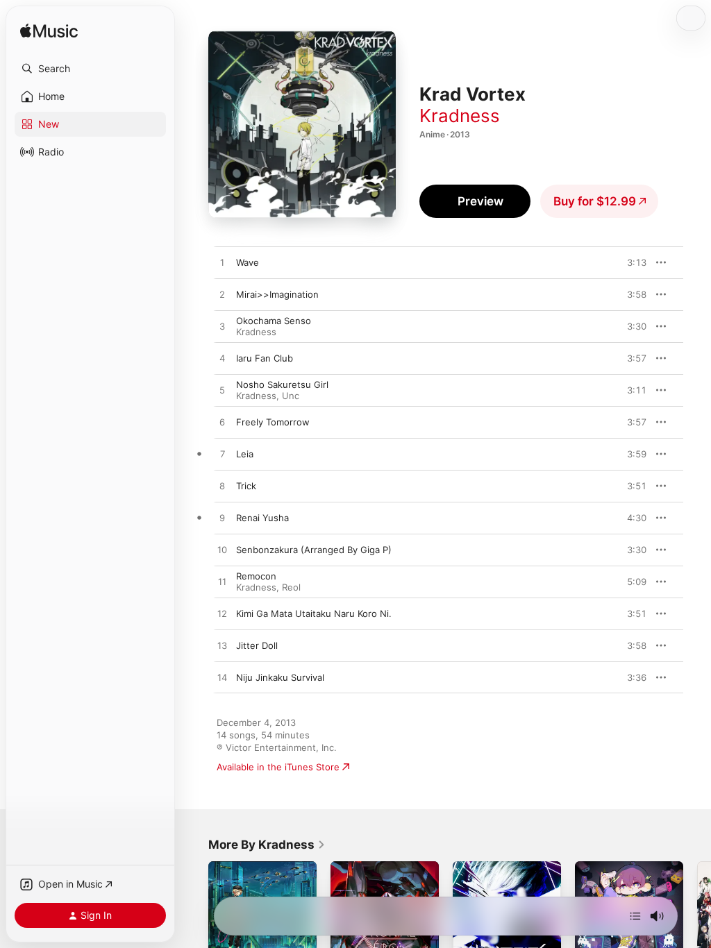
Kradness (459, 115)
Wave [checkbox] (247, 262)
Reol (291, 587)
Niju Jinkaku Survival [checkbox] (280, 677)
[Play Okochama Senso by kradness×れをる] (222, 327)
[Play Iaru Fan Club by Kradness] (222, 359)
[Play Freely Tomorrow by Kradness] (222, 422)
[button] (90, 69)
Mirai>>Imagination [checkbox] (277, 294)
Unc (290, 395)
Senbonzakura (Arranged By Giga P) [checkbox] (314, 549)
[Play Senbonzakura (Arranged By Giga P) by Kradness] (222, 550)
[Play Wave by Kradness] (222, 263)
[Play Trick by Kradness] (222, 486)
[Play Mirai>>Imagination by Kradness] (222, 295)
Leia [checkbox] (244, 453)
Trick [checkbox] (246, 485)
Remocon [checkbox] (256, 576)
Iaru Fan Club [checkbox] (264, 358)
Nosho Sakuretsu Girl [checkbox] (282, 384)
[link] (267, 844)
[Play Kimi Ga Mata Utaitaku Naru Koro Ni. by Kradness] (222, 614)
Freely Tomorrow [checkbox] (273, 422)
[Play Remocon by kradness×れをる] (222, 582)
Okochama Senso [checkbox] (273, 320)
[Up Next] (635, 916)
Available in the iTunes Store (278, 766)
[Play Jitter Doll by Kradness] (222, 646)
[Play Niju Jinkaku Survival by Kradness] (222, 678)
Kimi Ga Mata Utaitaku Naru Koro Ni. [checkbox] (314, 613)
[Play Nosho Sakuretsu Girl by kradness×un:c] (222, 390)
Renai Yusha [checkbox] (262, 517)
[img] (49, 32)
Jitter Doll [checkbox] (257, 645)
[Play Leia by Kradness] (222, 454)
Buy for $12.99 (594, 201)
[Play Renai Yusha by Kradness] (222, 518)
